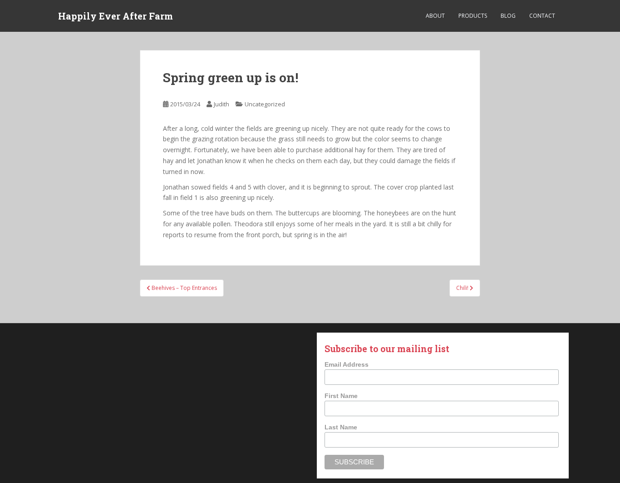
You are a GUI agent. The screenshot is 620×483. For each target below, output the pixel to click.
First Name (341, 395)
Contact (542, 16)
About (435, 16)
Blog (508, 16)
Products (472, 16)
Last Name (341, 427)
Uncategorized (265, 104)
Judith (221, 104)
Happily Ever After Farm (115, 16)
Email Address (347, 364)
